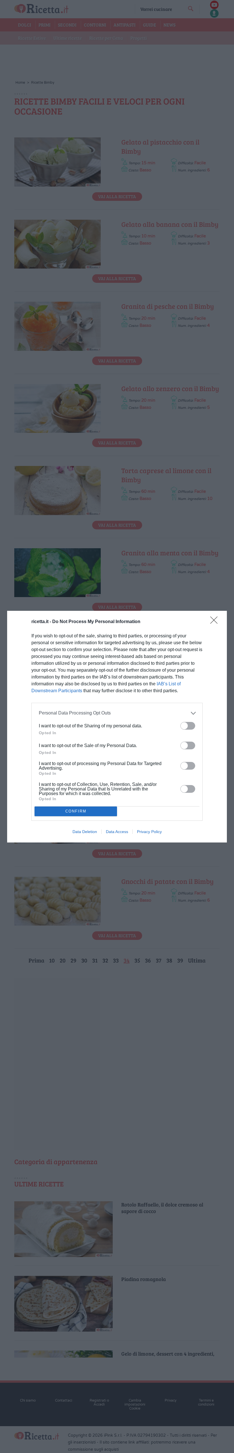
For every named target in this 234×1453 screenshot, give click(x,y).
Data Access (117, 831)
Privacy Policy (149, 831)
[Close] (215, 622)
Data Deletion (84, 831)
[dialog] (117, 726)
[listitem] (117, 713)
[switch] (187, 726)
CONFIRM (75, 811)
